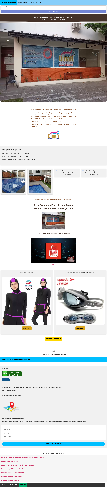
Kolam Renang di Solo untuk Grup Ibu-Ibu (13, 469)
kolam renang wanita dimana (10, 480)
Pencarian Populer (35, 2)
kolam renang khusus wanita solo (11, 476)
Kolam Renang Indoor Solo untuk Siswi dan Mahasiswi (17, 465)
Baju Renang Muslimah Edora (10, 461)
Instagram (6, 380)
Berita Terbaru (22, 2)
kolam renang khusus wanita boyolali (12, 472)
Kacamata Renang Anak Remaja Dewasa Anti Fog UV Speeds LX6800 (22, 457)
